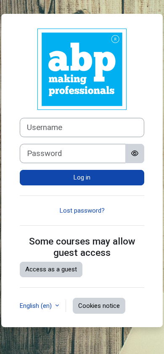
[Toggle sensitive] (134, 153)
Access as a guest (51, 269)
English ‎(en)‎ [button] (36, 306)
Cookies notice (99, 306)
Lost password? (82, 210)
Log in (82, 177)
